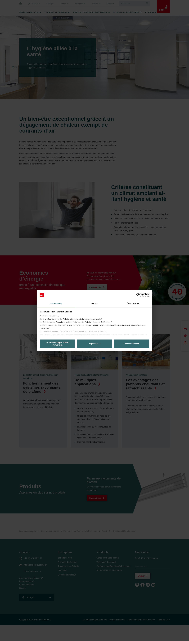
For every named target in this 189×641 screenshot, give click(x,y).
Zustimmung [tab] (56, 303)
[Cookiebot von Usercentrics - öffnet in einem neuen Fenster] (138, 295)
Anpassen (93, 344)
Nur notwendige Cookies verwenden (57, 343)
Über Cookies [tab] (133, 303)
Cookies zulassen (131, 344)
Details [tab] (94, 303)
